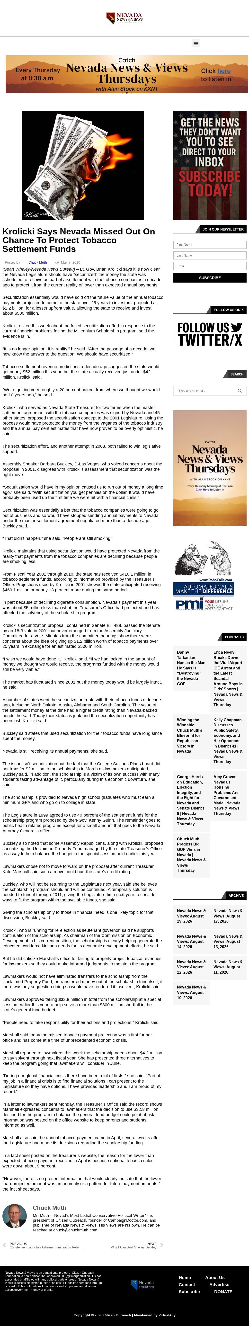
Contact (187, 1284)
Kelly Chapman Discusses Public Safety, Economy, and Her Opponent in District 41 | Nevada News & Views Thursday (228, 741)
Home (185, 1277)
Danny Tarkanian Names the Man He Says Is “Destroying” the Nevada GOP (191, 668)
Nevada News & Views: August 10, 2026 (191, 992)
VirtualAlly (167, 1315)
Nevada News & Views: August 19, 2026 (191, 916)
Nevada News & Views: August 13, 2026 (228, 941)
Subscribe (189, 1291)
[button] (196, 43)
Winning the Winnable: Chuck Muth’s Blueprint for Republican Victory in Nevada (189, 736)
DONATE (223, 1291)
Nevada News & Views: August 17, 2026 (228, 916)
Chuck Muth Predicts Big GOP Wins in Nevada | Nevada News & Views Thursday (191, 855)
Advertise (219, 1284)
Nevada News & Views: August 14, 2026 (191, 941)
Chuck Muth (38, 262)
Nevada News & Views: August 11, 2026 (228, 967)
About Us (215, 1277)
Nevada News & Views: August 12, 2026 (191, 967)
